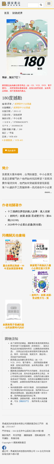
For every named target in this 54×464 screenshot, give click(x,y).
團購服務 (28, 435)
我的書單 (11, 151)
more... (48, 192)
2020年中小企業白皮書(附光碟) (25, 224)
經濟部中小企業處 (23, 104)
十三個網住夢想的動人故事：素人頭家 (29, 211)
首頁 (6, 13)
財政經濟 (17, 13)
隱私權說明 (40, 435)
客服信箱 (15, 438)
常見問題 (17, 435)
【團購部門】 (24, 401)
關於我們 (6, 435)
